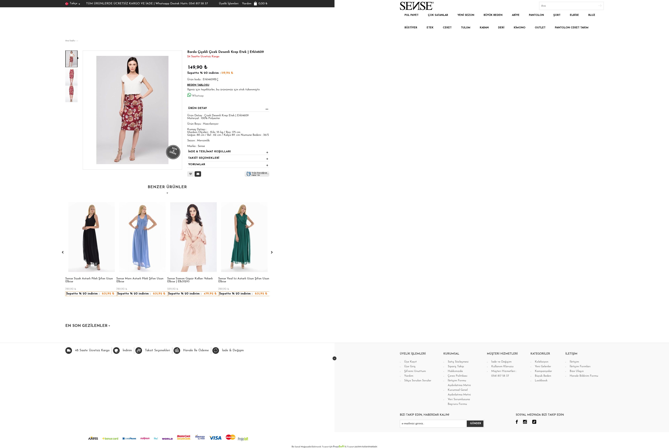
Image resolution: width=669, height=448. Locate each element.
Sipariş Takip (456, 366)
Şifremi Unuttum (415, 371)
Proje (339, 447)
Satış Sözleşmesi (458, 361)
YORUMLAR (196, 164)
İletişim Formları (580, 366)
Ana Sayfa (70, 41)
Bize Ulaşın (577, 371)
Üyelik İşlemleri (229, 3)
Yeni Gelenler (543, 366)
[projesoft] (243, 439)
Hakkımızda (455, 371)
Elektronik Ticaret (320, 447)
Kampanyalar (543, 371)
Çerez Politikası (457, 376)
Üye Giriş (410, 366)
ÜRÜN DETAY (197, 108)
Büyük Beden (543, 376)
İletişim (574, 361)
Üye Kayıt (410, 361)
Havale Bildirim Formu (584, 376)
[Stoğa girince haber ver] (257, 173)
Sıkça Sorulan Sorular (417, 380)
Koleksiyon (541, 361)
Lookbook (541, 380)
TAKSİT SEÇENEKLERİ (203, 158)
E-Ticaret (349, 447)
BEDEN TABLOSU (198, 85)
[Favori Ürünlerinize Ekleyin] (190, 174)
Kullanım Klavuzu (502, 366)
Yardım (246, 3)
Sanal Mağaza (302, 447)
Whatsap (198, 96)
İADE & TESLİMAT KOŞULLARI (209, 151)
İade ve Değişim (501, 361)
